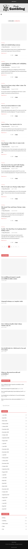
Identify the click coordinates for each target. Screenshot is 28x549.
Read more (3, 53)
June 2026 (4, 415)
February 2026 (5, 423)
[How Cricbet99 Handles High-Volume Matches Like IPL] (14, 313)
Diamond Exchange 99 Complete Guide (12, 301)
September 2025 (5, 437)
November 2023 (5, 452)
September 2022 (5, 469)
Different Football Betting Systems (10, 45)
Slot (14, 529)
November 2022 (5, 463)
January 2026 (5, 426)
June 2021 (4, 503)
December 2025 (5, 429)
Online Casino (14, 523)
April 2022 (4, 483)
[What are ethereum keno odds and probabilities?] (14, 362)
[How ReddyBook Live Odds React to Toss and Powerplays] (14, 338)
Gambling (14, 520)
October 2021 (5, 491)
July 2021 (4, 500)
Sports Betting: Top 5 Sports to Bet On (11, 124)
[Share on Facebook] (12, 55)
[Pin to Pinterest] (15, 55)
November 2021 (5, 489)
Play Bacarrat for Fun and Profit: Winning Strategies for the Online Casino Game (12, 165)
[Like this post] (11, 55)
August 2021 (5, 497)
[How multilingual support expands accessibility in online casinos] (14, 267)
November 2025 (5, 432)
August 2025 (5, 440)
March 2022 (4, 486)
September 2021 (5, 494)
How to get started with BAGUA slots (11, 105)
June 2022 (4, 477)
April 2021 (4, 509)
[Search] (26, 14)
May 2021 (4, 506)
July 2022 (4, 474)
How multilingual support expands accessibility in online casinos (10, 277)
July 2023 (4, 454)
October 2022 (5, 466)
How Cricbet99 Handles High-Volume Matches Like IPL (11, 324)
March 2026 (4, 420)
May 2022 (4, 480)
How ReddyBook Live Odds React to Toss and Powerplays (13, 349)
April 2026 (4, 417)
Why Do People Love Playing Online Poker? (13, 187)
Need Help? (14, 1)
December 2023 (5, 449)
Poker (14, 526)
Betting (14, 517)
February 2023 (5, 457)
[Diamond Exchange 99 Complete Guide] (14, 291)
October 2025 (5, 435)
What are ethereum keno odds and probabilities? (10, 373)
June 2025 (4, 446)
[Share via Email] (16, 55)
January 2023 (5, 460)
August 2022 (5, 472)
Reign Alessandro (6, 47)
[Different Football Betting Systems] (14, 31)
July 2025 (4, 443)
